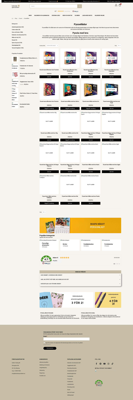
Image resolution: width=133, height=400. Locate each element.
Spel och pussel (15, 42)
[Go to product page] (15, 59)
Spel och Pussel (70, 392)
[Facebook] (96, 363)
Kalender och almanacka (41, 15)
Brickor (65, 244)
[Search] (79, 6)
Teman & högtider (16, 47)
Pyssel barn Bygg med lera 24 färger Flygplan (111, 133)
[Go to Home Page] (12, 18)
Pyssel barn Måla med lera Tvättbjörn (49, 197)
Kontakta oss (42, 375)
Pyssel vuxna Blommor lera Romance (91, 70)
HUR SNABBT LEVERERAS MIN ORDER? (51, 275)
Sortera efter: (42, 45)
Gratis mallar (15, 29)
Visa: (116, 45)
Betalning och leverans (45, 364)
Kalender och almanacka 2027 (74, 362)
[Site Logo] (16, 6)
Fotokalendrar (108, 244)
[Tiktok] (112, 363)
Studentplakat (15, 45)
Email (45, 336)
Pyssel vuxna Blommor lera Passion (49, 101)
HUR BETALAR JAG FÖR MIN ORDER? (51, 283)
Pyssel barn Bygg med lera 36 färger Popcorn (49, 165)
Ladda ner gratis (87, 15)
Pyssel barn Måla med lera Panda (90, 196)
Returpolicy (42, 370)
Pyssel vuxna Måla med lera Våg (49, 133)
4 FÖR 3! (113, 302)
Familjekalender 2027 (72, 370)
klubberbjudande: (113, 294)
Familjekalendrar (89, 244)
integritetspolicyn (47, 344)
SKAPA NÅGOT (97, 224)
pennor (113, 297)
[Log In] (116, 6)
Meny (30, 15)
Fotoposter (69, 378)
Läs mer (49, 76)
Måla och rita (15, 37)
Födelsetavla (70, 381)
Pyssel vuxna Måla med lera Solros (70, 101)
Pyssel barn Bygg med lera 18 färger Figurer (90, 133)
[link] (80, 260)
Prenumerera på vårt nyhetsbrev (53, 332)
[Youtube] (104, 363)
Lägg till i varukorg (49, 108)
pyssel (108, 27)
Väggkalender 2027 (71, 365)
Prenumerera (50, 348)
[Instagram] (108, 363)
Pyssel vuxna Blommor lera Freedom (49, 69)
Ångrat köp (42, 373)
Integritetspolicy (43, 367)
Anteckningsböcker (16, 27)
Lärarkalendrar (70, 384)
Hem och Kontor (67, 15)
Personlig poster (71, 387)
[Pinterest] (100, 363)
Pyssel (13, 40)
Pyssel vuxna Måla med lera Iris (91, 101)
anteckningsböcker (77, 299)
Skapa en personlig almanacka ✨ (10, 1)
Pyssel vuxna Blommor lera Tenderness (70, 70)
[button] (66, 11)
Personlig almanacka (72, 368)
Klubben (77, 15)
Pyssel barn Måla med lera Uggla (111, 164)
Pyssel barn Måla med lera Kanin (90, 164)
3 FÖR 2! (78, 302)
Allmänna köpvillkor (44, 362)
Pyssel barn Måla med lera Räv (70, 196)
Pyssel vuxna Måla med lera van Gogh (111, 102)
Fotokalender (70, 376)
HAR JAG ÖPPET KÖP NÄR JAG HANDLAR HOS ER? (55, 279)
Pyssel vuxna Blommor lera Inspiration (112, 70)
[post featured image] (49, 89)
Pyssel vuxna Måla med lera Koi (70, 133)
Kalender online (99, 15)
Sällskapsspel (70, 395)
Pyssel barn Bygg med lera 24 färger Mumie (69, 165)
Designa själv (56, 15)
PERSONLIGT (97, 227)
